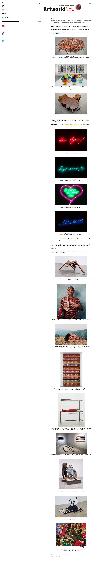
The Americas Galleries (5, 17)
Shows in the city (41, 23)
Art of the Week (4, 13)
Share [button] (39, 18)
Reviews (3, 9)
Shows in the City (5, 6)
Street (3, 14)
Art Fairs (3, 10)
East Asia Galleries (5, 18)
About (3, 5)
